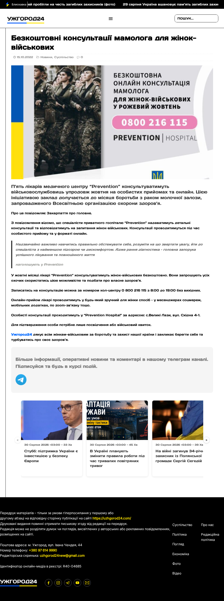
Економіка (180, 554)
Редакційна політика (210, 537)
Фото (176, 564)
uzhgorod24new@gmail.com (62, 555)
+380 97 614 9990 (43, 550)
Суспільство (64, 57)
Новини (46, 57)
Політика (179, 534)
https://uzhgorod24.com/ (112, 518)
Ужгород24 (22, 334)
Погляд (178, 544)
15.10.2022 (25, 57)
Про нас (207, 525)
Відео (176, 573)
